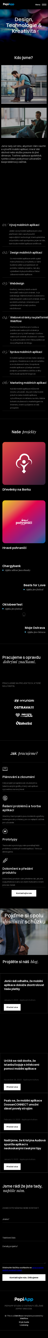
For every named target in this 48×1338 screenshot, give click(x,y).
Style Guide (24, 1322)
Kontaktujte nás (24, 893)
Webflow (24, 1318)
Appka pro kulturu (27, 1000)
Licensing (24, 1325)
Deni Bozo (19, 1315)
